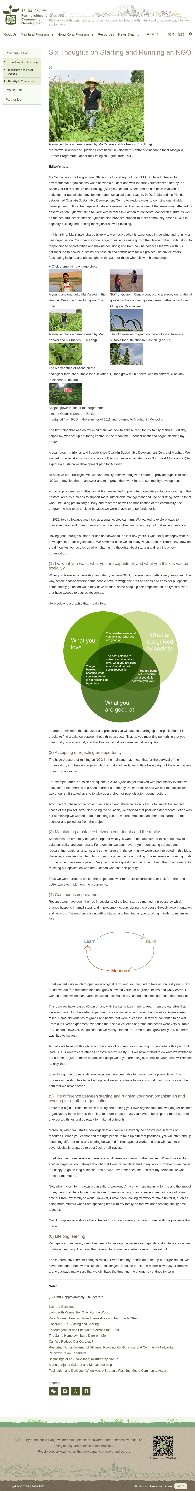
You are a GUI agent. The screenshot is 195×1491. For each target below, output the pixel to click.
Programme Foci (17, 53)
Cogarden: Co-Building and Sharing (74, 1324)
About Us (10, 34)
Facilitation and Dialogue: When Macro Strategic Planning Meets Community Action (108, 1370)
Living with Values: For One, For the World (79, 1312)
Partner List (14, 99)
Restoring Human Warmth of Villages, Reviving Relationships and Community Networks (111, 1347)
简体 (171, 34)
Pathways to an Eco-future (67, 1353)
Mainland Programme (37, 34)
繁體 (181, 34)
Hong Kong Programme (76, 34)
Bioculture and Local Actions (20, 71)
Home (154, 34)
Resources (106, 34)
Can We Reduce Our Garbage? (71, 1341)
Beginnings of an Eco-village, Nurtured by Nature (83, 1359)
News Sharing (128, 34)
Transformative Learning (23, 62)
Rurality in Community (21, 81)
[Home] (26, 15)
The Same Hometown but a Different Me (77, 1335)
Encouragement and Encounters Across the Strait (84, 1330)
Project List (14, 90)
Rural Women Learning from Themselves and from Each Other (93, 1318)
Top (179, 1486)
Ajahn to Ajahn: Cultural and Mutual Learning (80, 1365)
